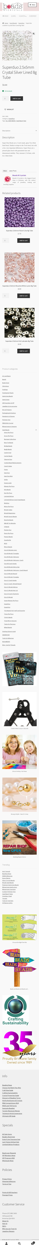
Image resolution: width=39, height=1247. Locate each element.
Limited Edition (9, 496)
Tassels (4, 898)
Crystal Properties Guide (10, 1095)
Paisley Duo (7, 530)
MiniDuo (6, 503)
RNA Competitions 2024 (10, 1103)
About (5, 171)
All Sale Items (7, 1134)
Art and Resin (6, 376)
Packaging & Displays (9, 413)
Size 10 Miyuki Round (10, 574)
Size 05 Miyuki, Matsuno (11, 557)
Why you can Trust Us (9, 1229)
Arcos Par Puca (8, 436)
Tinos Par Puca (8, 614)
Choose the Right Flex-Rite (11, 1088)
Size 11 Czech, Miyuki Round (12, 584)
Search (19, 1243)
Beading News (7, 1085)
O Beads (6, 527)
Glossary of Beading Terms (11, 1098)
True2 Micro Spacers (10, 621)
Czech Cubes (8, 466)
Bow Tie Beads (8, 443)
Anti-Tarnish (6, 871)
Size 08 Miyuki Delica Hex (12, 567)
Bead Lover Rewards (9, 1153)
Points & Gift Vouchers (9, 1192)
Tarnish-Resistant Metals (11, 1111)
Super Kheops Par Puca (11, 600)
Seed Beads (13, 23)
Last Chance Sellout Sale (10, 1142)
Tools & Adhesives (8, 638)
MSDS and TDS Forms (9, 1106)
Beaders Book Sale (8, 1137)
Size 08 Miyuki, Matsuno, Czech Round (16, 570)
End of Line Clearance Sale (11, 1139)
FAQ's (4, 1226)
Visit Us (4, 1224)
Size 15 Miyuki (8, 597)
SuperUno (7, 607)
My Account (6, 1243)
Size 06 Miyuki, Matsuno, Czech (13, 560)
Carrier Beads (8, 456)
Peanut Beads (8, 537)
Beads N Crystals (19, 175)
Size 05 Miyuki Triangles (11, 553)
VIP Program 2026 (8, 1158)
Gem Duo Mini (8, 476)
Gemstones (5, 399)
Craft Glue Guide (7, 1090)
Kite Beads (7, 490)
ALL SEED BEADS (11, 121)
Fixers (6, 469)
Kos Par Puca (8, 493)
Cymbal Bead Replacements (12, 463)
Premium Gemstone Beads (10, 885)
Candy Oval (7, 453)
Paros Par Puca (8, 533)
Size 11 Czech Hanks (10, 580)
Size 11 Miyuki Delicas (11, 587)
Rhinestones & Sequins (9, 426)
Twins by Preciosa (9, 624)
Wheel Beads (8, 627)
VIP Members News (8, 1155)
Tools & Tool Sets (7, 901)
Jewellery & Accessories (9, 406)
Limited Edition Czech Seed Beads (14, 500)
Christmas (5, 386)
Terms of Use (6, 1184)
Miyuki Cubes (8, 510)
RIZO (5, 543)
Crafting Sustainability (10, 1093)
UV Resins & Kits (7, 903)
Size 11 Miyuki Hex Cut (11, 590)
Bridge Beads (8, 446)
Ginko (6, 479)
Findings (5, 389)
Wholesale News (8, 1161)
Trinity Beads (8, 617)
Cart (30, 1241)
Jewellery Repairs (8, 1231)
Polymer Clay (6, 420)
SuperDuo (21, 23)
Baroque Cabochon (10, 439)
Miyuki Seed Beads (8, 883)
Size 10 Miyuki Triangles (11, 577)
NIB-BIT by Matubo (10, 523)
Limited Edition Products (10, 1144)
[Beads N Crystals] (8, 179)
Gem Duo (7, 473)
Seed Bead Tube (21, 121)
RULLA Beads (8, 547)
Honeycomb (8, 483)
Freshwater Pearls (8, 393)
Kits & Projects (7, 410)
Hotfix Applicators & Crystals (12, 1101)
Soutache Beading (8, 1108)
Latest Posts (12, 171)
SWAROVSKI (6, 635)
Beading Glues (6, 874)
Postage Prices (7, 1195)
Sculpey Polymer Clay (9, 892)
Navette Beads (8, 520)
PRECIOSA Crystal (7, 423)
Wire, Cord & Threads (8, 645)
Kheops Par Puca (9, 486)
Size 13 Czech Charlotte (11, 594)
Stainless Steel (7, 896)
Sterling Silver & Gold (9, 631)
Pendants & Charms (8, 416)
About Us (5, 1221)
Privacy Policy (7, 1179)
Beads (4, 379)
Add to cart (17, 98)
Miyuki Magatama (9, 513)
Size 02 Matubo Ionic (10, 550)
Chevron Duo (8, 459)
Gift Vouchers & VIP (8, 403)
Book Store (5, 383)
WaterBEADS (6, 642)
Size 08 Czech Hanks (10, 564)
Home (6, 23)
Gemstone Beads (7, 396)
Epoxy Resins (6, 878)
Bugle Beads (8, 449)
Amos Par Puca (8, 432)
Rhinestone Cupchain (9, 889)
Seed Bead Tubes (7, 894)
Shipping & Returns (9, 1181)
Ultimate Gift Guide (8, 1116)
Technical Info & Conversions (12, 1113)
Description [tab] (6, 131)
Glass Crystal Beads (8, 880)
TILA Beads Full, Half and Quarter (14, 611)
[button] (33, 33)
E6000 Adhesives (7, 876)
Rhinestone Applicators (9, 887)
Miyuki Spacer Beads (10, 516)
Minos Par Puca (9, 506)
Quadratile (7, 540)
